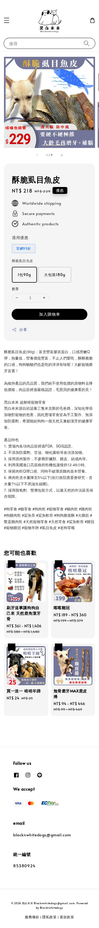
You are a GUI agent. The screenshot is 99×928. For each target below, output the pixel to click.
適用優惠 (20, 237)
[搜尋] (86, 43)
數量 (15, 288)
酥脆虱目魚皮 (22, 260)
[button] (6, 20)
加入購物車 (49, 314)
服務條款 (32, 917)
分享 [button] (23, 329)
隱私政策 (49, 917)
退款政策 (67, 917)
